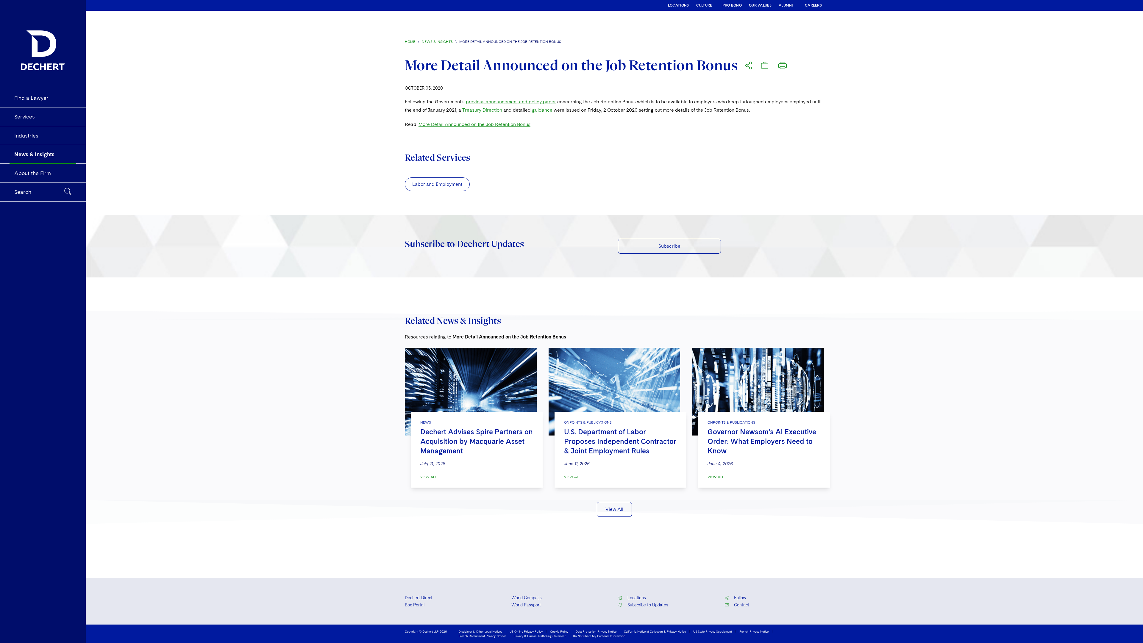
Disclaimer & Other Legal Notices (480, 631)
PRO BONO (732, 5)
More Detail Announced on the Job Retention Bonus (474, 124)
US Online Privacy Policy (526, 631)
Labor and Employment (437, 184)
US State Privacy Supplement (712, 631)
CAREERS (813, 5)
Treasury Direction (482, 110)
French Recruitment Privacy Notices (482, 636)
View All (428, 477)
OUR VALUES (760, 5)
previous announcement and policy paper (511, 101)
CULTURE (704, 5)
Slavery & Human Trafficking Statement (540, 636)
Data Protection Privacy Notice (596, 631)
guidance (542, 110)
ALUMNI (786, 5)
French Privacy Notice (754, 631)
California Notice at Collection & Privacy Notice (655, 631)
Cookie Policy (559, 631)
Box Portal (414, 605)
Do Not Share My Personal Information (599, 636)
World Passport (526, 605)
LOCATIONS (678, 5)
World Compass (526, 597)
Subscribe (669, 246)
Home (410, 42)
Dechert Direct (418, 597)
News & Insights (437, 42)
